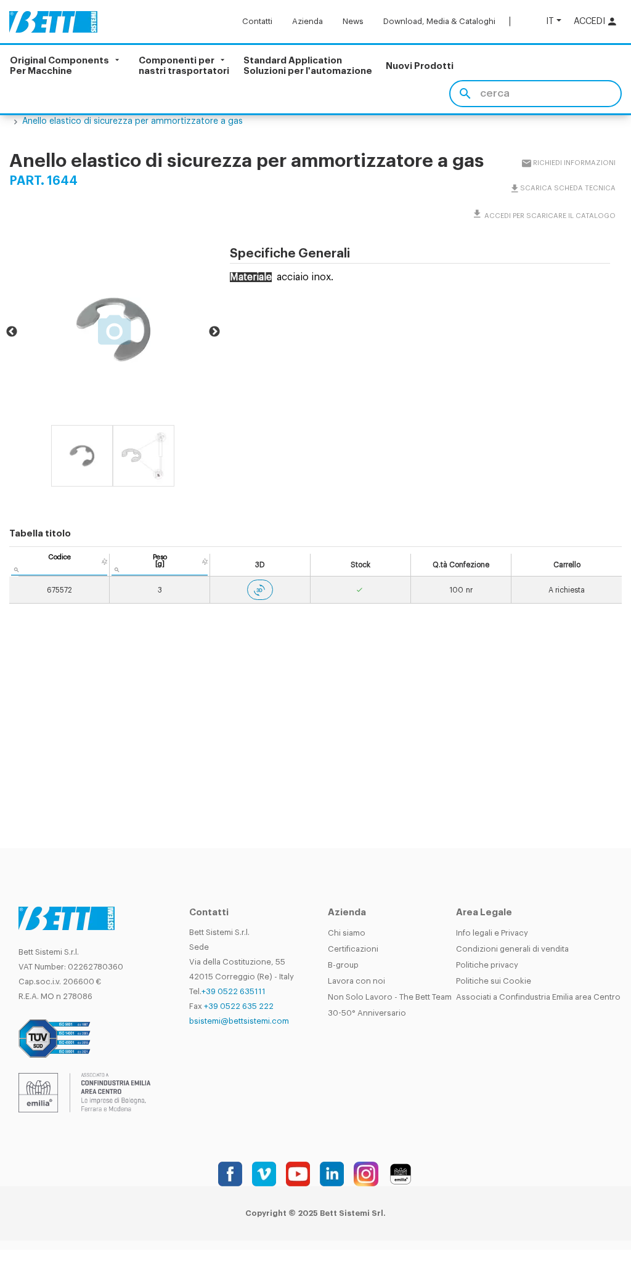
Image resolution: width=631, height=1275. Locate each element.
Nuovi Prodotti (420, 66)
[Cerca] (465, 93)
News (353, 21)
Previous (12, 332)
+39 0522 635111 (234, 991)
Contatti (257, 21)
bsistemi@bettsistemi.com (239, 1021)
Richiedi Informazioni (573, 163)
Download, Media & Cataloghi (439, 21)
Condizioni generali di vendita (512, 949)
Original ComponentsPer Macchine (59, 66)
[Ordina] (104, 561)
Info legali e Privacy (492, 933)
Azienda (307, 21)
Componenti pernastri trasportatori (184, 66)
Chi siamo (346, 933)
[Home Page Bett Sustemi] (53, 21)
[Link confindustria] (84, 1092)
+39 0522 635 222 (239, 1006)
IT (550, 21)
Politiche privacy (487, 965)
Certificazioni (353, 949)
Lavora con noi (356, 981)
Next (214, 332)
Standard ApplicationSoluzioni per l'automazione (307, 66)
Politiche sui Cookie (493, 981)
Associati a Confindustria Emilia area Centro (538, 997)
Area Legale (484, 912)
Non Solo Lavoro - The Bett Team (390, 997)
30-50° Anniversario (367, 1013)
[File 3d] (260, 590)
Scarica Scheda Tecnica (567, 188)
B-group (343, 965)
